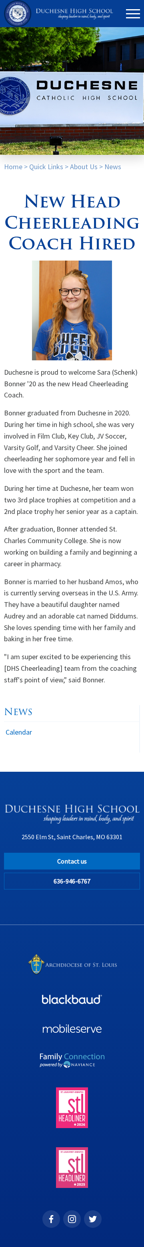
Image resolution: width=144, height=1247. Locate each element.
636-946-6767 (72, 881)
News (112, 166)
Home (13, 166)
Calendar (19, 732)
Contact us (72, 861)
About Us (84, 166)
